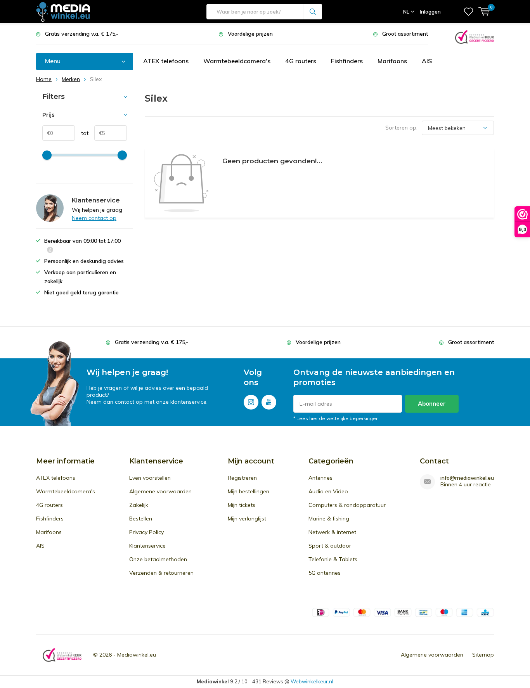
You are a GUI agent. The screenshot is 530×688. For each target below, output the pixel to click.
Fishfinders (347, 61)
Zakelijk (138, 504)
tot (81, 133)
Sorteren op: (401, 127)
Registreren (242, 477)
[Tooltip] (50, 250)
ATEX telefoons (166, 61)
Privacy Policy (146, 532)
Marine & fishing (328, 518)
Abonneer (432, 403)
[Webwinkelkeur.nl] (474, 36)
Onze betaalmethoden (158, 559)
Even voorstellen (150, 477)
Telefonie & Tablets (332, 559)
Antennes (320, 477)
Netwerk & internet (332, 532)
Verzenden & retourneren (161, 572)
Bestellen (140, 518)
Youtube (269, 402)
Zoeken (312, 11)
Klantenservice (147, 545)
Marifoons (392, 61)
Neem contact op (94, 217)
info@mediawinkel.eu (467, 478)
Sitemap (483, 654)
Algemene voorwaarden (160, 491)
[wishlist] (468, 11)
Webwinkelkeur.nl (312, 681)
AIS (427, 61)
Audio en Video (328, 491)
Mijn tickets (241, 504)
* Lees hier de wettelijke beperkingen (336, 418)
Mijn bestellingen (248, 491)
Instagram (251, 402)
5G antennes (324, 572)
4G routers (300, 61)
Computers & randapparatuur (347, 504)
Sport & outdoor (329, 545)
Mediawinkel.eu (136, 654)
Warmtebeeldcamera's (236, 61)
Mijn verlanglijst (247, 518)
